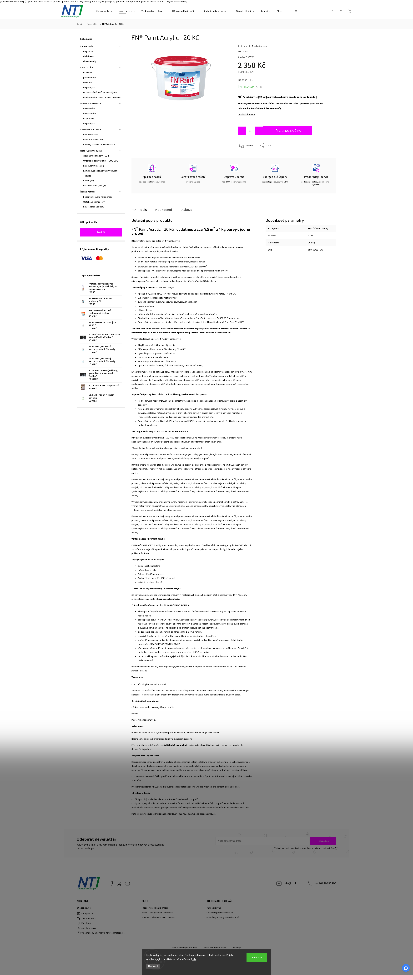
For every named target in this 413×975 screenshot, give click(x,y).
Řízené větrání (87, 191)
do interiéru (89, 108)
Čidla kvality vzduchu (91, 151)
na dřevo (87, 72)
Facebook (111, 883)
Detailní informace (246, 114)
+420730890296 (325, 883)
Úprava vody (86, 46)
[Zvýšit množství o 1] (259, 131)
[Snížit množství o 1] (242, 131)
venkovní (87, 82)
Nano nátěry (86, 67)
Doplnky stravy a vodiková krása (99, 144)
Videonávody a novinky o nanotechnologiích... (127, 883)
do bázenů (88, 56)
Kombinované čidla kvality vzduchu (100, 170)
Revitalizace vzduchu (93, 206)
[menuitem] (104, 11)
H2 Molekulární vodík (90, 129)
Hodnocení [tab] (163, 209)
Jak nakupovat (213, 908)
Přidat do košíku (287, 130)
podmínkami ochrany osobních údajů (319, 848)
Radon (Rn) (88, 180)
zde (194, 959)
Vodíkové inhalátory (93, 139)
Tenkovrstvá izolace (90, 103)
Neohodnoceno (259, 46)
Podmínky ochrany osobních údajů (222, 917)
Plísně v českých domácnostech (157, 912)
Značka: (246, 57)
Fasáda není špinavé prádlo (155, 908)
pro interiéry (89, 77)
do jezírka (88, 51)
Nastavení (153, 966)
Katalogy (237, 947)
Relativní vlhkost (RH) (93, 165)
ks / (101, 232)
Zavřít (325, 156)
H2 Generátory (90, 134)
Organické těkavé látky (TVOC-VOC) (101, 160)
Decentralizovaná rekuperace (97, 197)
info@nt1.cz (292, 883)
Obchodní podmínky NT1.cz (219, 912)
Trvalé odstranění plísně (215, 947)
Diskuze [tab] (186, 209)
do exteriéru (89, 113)
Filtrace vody (89, 61)
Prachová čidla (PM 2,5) (94, 185)
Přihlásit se (323, 841)
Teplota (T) (88, 175)
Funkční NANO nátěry (318, 228)
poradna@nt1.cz (139, 670)
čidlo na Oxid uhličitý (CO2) (96, 156)
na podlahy (88, 118)
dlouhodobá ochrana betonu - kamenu (102, 97)
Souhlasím (257, 957)
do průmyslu (89, 87)
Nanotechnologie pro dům (184, 947)
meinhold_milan (119, 883)
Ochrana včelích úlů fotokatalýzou (100, 92)
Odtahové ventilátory (94, 202)
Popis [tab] (142, 209)
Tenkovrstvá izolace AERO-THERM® (159, 917)
